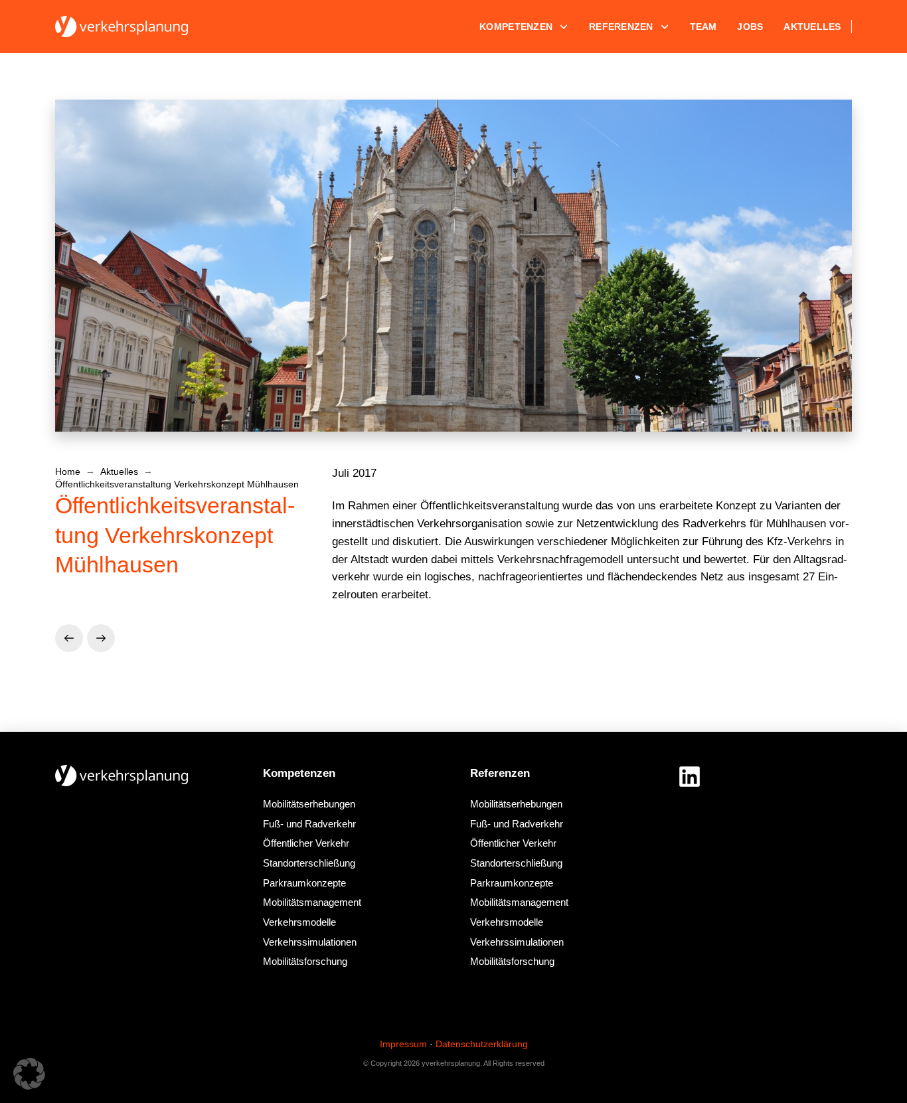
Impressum (403, 1044)
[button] (29, 1074)
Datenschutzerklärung (482, 1044)
